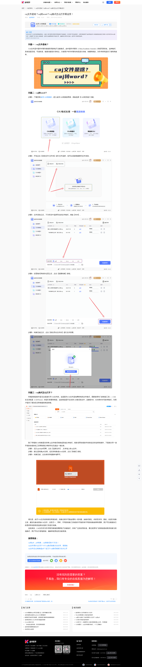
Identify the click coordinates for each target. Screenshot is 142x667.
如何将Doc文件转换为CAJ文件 (83, 612)
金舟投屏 (79, 644)
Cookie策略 (40, 648)
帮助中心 (78, 2)
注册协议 (27, 648)
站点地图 (27, 650)
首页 (23, 8)
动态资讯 (30, 8)
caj (31, 594)
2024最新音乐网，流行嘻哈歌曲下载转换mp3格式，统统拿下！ (39, 601)
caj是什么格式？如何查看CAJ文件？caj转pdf (87, 617)
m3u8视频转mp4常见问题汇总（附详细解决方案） (39, 612)
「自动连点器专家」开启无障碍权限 (35, 624)
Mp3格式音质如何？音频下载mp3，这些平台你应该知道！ (102, 601)
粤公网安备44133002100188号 (65, 664)
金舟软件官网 (33, 655)
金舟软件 (30, 17)
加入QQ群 (112, 652)
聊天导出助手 (80, 655)
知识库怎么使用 (29, 629)
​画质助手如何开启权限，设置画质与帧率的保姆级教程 (39, 617)
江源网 (40, 655)
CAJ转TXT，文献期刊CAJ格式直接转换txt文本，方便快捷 (91, 622)
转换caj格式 (46, 594)
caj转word (37, 594)
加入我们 (45, 645)
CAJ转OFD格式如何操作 (82, 619)
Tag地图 (33, 650)
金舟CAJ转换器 (46, 97)
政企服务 (86, 2)
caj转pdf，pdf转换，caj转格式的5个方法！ (43, 543)
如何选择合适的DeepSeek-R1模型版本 (35, 615)
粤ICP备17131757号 (51, 664)
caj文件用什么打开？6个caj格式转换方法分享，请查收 (48, 545)
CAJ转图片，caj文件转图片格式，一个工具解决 (88, 624)
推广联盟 (39, 645)
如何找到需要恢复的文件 (32, 627)
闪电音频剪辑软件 (81, 651)
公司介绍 (27, 645)
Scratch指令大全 (29, 622)
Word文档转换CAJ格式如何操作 (84, 615)
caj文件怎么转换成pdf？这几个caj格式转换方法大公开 (47, 548)
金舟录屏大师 (80, 648)
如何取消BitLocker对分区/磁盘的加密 (35, 619)
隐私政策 (33, 648)
